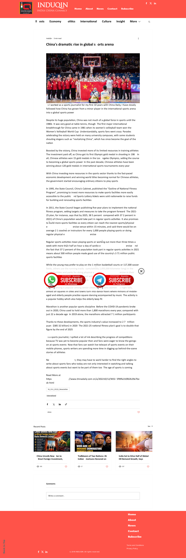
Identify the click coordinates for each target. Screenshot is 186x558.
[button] (141, 271)
